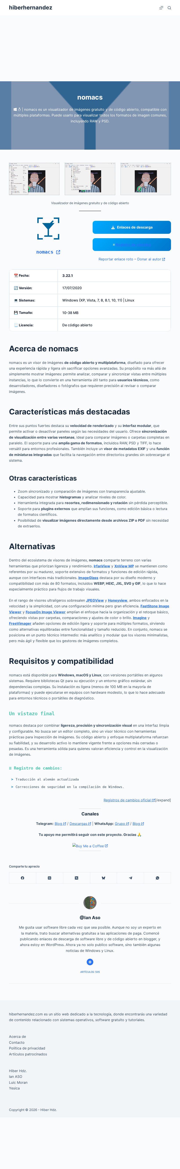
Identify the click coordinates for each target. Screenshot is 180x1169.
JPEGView (95, 600)
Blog (59, 823)
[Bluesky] (103, 878)
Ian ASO (15, 1076)
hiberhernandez (30, 7)
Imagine (140, 617)
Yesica (14, 1088)
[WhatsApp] (157, 878)
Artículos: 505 (90, 971)
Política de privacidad (27, 1048)
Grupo (120, 823)
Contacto (17, 1042)
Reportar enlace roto (116, 259)
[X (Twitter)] (76, 878)
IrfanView (102, 566)
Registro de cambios (133, 244)
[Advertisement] (90, 48)
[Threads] (49, 878)
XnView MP (124, 566)
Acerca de (17, 1036)
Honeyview (117, 600)
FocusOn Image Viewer (46, 612)
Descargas (79, 823)
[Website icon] (90, 962)
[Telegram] (130, 878)
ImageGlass (88, 577)
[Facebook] (22, 878)
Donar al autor (149, 259)
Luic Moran (18, 1082)
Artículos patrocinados (28, 1054)
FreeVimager (20, 623)
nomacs (46, 252)
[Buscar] (169, 7)
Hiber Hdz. (18, 1071)
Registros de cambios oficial (128, 800)
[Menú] (161, 8)
